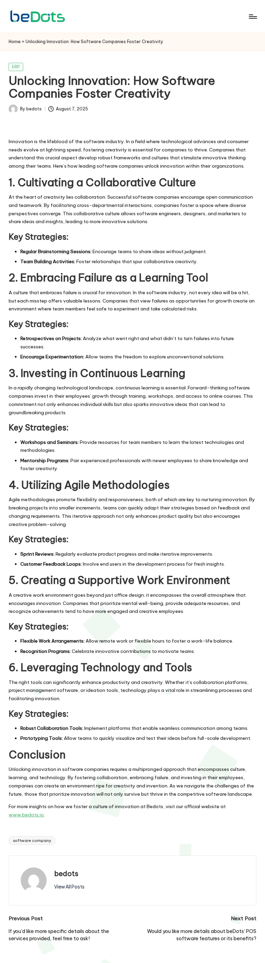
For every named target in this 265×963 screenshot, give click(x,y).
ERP (16, 66)
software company (32, 840)
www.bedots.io (26, 815)
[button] (69, 886)
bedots (66, 873)
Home (15, 41)
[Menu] (252, 16)
